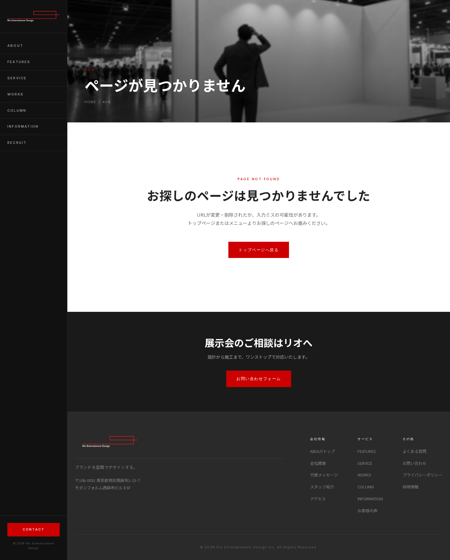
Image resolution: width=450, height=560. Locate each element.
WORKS (15, 94)
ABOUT (15, 45)
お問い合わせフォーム (258, 378)
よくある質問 (414, 451)
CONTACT (33, 529)
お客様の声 (367, 510)
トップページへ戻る (258, 249)
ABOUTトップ (322, 451)
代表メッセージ (324, 475)
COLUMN (16, 110)
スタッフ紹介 (322, 487)
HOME (90, 102)
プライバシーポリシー (422, 475)
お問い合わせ (414, 463)
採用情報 (410, 487)
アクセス (318, 499)
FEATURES (19, 62)
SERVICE (17, 78)
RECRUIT (17, 142)
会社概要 (318, 463)
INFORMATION (23, 126)
